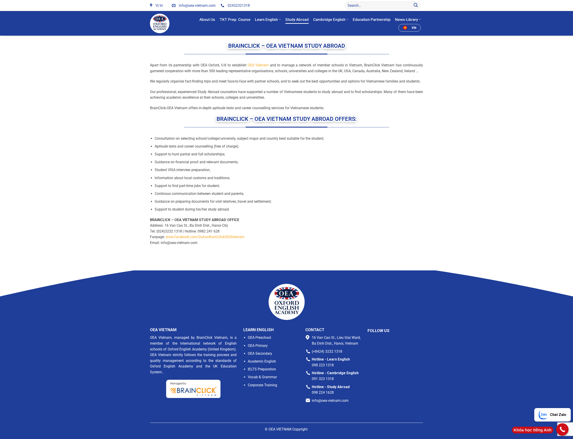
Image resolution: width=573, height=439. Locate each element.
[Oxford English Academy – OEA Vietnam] (160, 23)
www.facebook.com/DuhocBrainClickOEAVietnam (205, 237)
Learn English (266, 19)
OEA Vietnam (258, 65)
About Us (207, 19)
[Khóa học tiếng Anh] (562, 429)
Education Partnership (372, 19)
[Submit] (415, 5)
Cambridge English (329, 19)
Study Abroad (297, 19)
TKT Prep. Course (235, 19)
